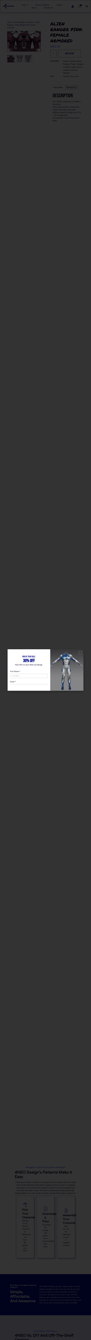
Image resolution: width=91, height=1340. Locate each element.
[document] (45, 670)
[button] (80, 652)
